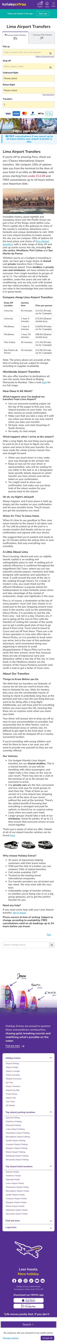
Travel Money (11, 1094)
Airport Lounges (13, 1071)
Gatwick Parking (13, 1117)
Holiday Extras (14, 3)
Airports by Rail (12, 1090)
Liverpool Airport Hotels (16, 1198)
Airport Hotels (12, 1067)
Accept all (47, 1338)
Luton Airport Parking (15, 1129)
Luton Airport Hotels (15, 1183)
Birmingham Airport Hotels (17, 1191)
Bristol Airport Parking (15, 1152)
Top (48, 934)
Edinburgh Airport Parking (17, 1156)
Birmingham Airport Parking (18, 1136)
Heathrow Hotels (13, 1175)
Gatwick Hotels (12, 1172)
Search (27, 1324)
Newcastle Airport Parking (17, 1159)
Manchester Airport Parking (17, 1133)
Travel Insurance (13, 1075)
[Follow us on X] (20, 1281)
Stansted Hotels (13, 1179)
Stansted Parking (13, 1125)
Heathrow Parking (14, 1121)
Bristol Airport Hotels (15, 1206)
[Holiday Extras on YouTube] (37, 1281)
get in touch (19, 912)
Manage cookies (11, 1338)
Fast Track (10, 1101)
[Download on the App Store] (29, 1300)
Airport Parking (12, 1063)
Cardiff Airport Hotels (15, 1194)
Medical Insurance (13, 1078)
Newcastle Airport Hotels (17, 1214)
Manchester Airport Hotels (17, 1187)
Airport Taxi (11, 1098)
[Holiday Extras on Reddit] (43, 1281)
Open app (43, 13)
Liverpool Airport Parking (17, 1144)
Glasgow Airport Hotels (16, 1202)
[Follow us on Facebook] (14, 1281)
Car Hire (9, 1082)
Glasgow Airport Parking (16, 1148)
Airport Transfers (13, 1086)
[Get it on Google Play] (29, 1306)
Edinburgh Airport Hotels (17, 1210)
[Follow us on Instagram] (26, 1281)
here (44, 382)
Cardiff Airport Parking (15, 1140)
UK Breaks (10, 1105)
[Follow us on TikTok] (31, 1281)
